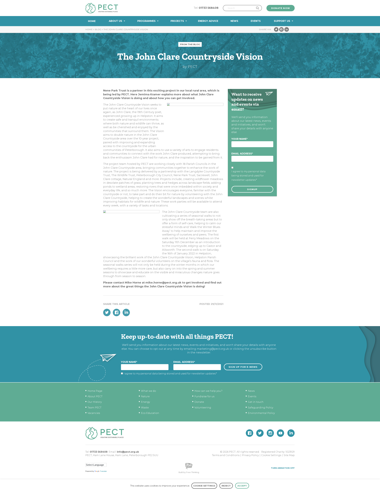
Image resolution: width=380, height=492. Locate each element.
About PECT (95, 396)
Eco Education (150, 413)
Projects (177, 21)
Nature (145, 396)
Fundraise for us (204, 396)
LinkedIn (286, 29)
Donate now (280, 8)
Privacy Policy (250, 455)
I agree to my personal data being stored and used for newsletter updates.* (248, 175)
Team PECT (94, 407)
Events (256, 21)
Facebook (281, 29)
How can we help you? (208, 391)
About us (115, 21)
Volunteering (202, 407)
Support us (282, 21)
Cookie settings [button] (204, 485)
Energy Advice (208, 21)
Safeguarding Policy (260, 407)
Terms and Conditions (225, 455)
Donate (199, 402)
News (234, 21)
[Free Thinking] (189, 468)
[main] (190, 176)
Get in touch (255, 402)
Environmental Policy (261, 413)
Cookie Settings (271, 455)
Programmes (146, 21)
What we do (148, 391)
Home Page (95, 391)
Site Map (289, 455)
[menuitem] (91, 21)
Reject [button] (226, 485)
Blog (98, 29)
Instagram (270, 433)
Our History (95, 402)
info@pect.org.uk (128, 451)
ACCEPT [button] (242, 485)
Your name (239, 139)
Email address (242, 153)
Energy (145, 402)
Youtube (280, 433)
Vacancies (94, 413)
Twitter (276, 29)
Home (92, 21)
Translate (103, 471)
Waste (145, 407)
